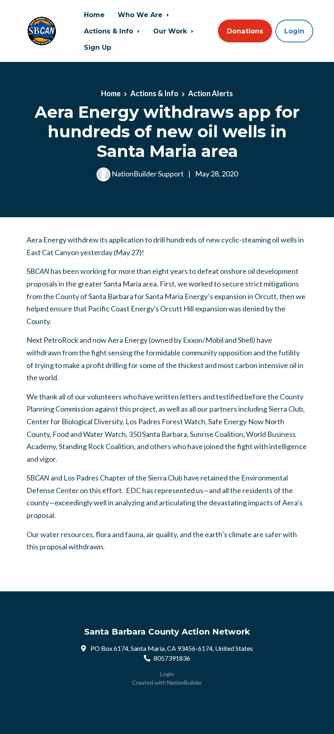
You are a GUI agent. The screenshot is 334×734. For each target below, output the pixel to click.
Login (294, 31)
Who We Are (141, 15)
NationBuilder (184, 682)
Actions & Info (109, 31)
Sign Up (97, 47)
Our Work (171, 31)
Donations (245, 31)
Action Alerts (210, 93)
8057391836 (172, 658)
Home (94, 15)
